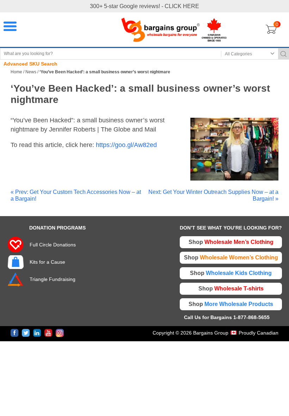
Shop (231, 242)
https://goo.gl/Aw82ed (126, 144)
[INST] (60, 333)
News (30, 71)
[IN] (37, 333)
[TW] (26, 333)
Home (16, 71)
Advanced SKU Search (30, 64)
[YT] (48, 333)
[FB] (15, 333)
